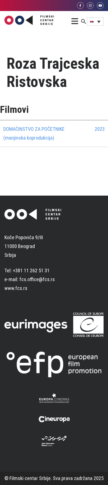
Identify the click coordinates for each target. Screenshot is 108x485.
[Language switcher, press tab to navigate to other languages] (95, 21)
